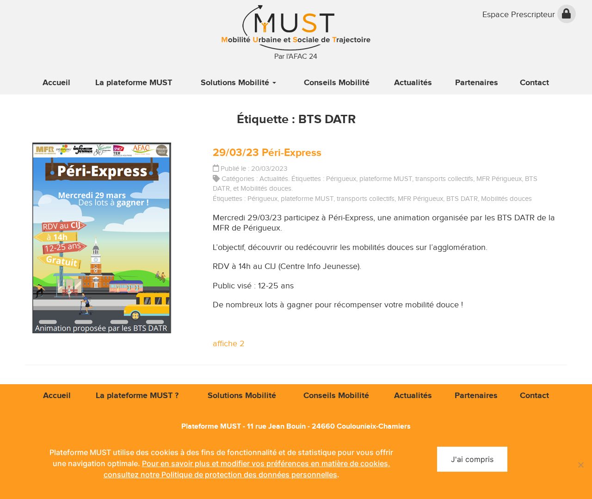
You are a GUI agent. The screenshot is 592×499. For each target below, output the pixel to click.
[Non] (580, 464)
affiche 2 (229, 344)
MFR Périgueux (499, 179)
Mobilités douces (265, 188)
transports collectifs (444, 179)
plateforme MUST (385, 179)
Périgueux (341, 179)
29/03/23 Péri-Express (267, 152)
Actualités (273, 179)
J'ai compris (472, 459)
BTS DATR (462, 198)
